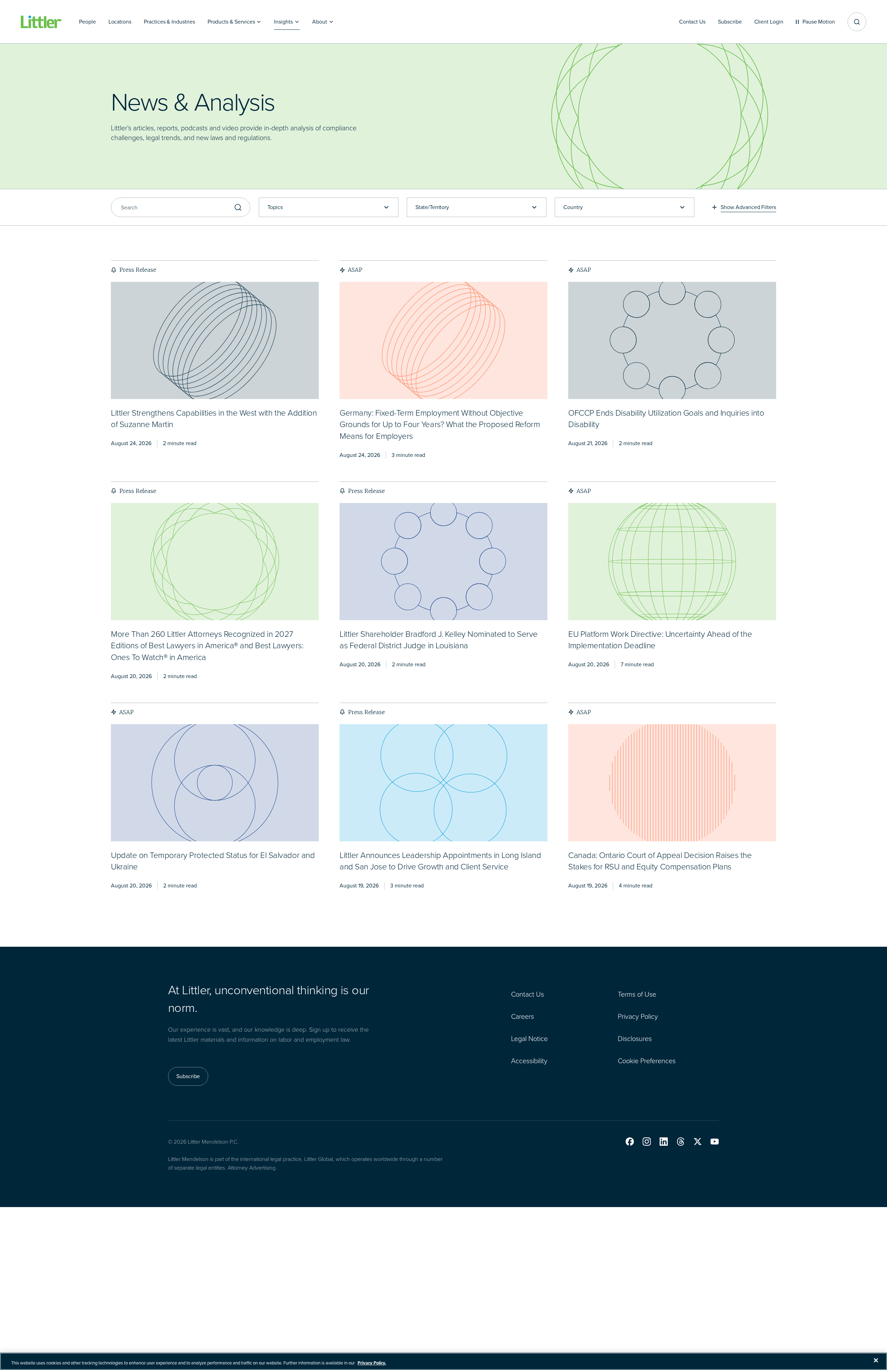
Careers (522, 1016)
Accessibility (529, 1061)
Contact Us (527, 994)
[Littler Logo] (41, 22)
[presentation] (215, 340)
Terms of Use (637, 994)
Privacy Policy (638, 1016)
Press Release (137, 269)
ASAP (355, 269)
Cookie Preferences (647, 1061)
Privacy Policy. (372, 1363)
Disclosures (635, 1038)
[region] (443, 1361)
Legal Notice (529, 1038)
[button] (629, 1141)
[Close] (876, 1360)
